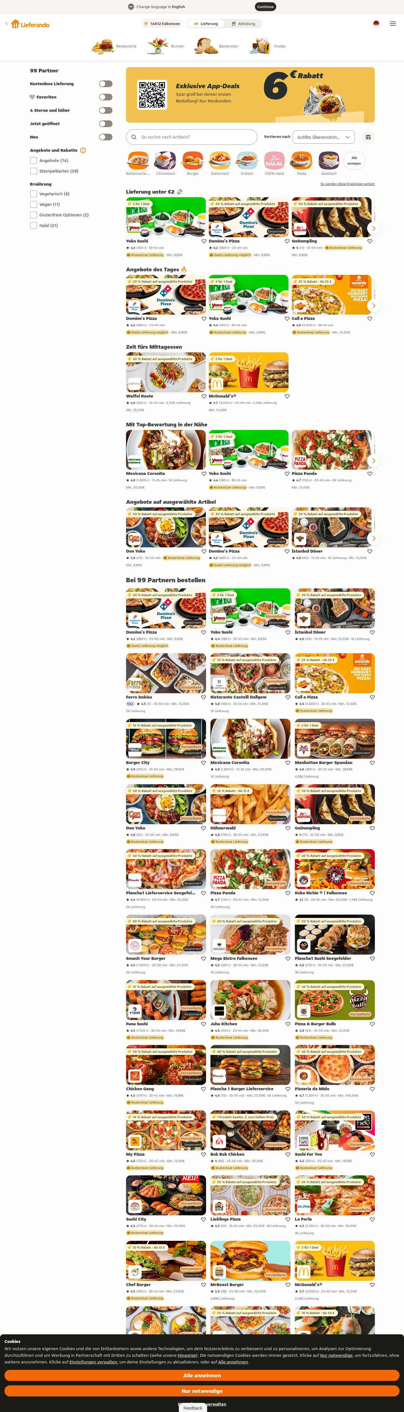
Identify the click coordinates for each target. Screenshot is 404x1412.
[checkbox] (138, 163)
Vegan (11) (49, 204)
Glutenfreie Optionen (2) (64, 215)
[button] (26, 23)
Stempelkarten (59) (59, 171)
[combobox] (197, 137)
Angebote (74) (54, 160)
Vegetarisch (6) (54, 194)
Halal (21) (48, 225)
